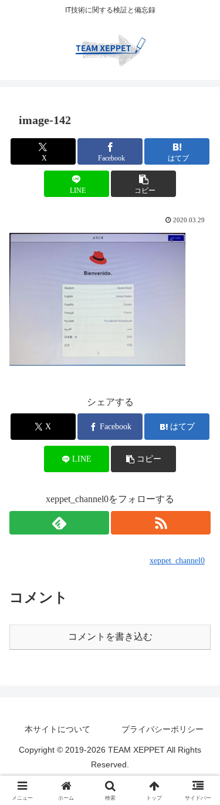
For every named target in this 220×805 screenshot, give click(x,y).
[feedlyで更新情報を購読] (59, 523)
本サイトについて (57, 729)
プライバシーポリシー (162, 729)
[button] (143, 184)
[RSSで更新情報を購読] (161, 523)
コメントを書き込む (110, 637)
